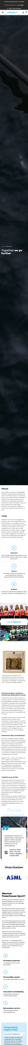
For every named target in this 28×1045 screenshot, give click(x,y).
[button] (2, 12)
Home (2, 246)
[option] (14, 877)
